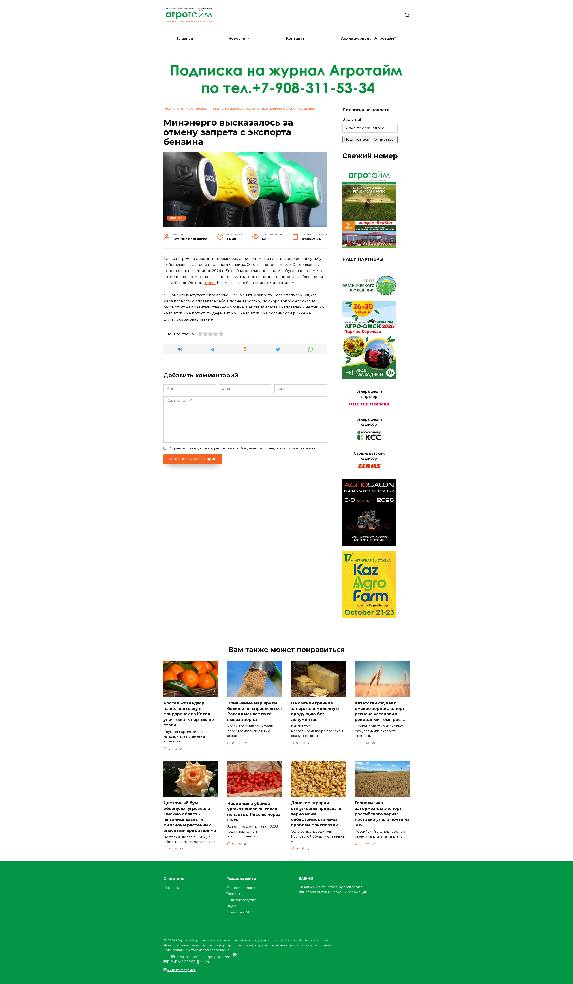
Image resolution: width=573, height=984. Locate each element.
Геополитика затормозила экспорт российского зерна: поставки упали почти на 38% (382, 813)
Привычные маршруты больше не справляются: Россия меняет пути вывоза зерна (254, 711)
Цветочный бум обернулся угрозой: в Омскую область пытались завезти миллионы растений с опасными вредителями (189, 816)
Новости (237, 38)
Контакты (296, 38)
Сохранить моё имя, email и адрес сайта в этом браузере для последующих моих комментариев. (242, 448)
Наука (231, 906)
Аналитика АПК (239, 912)
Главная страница (178, 108)
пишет (210, 283)
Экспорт (202, 108)
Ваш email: (352, 119)
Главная (185, 38)
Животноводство (241, 900)
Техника (233, 894)
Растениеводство (241, 888)
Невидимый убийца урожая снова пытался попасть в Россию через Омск (253, 811)
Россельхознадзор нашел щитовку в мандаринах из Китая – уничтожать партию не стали (188, 714)
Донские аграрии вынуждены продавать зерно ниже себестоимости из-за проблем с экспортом (316, 813)
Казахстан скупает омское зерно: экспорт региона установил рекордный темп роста (380, 711)
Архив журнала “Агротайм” (368, 38)
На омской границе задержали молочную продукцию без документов (315, 711)
